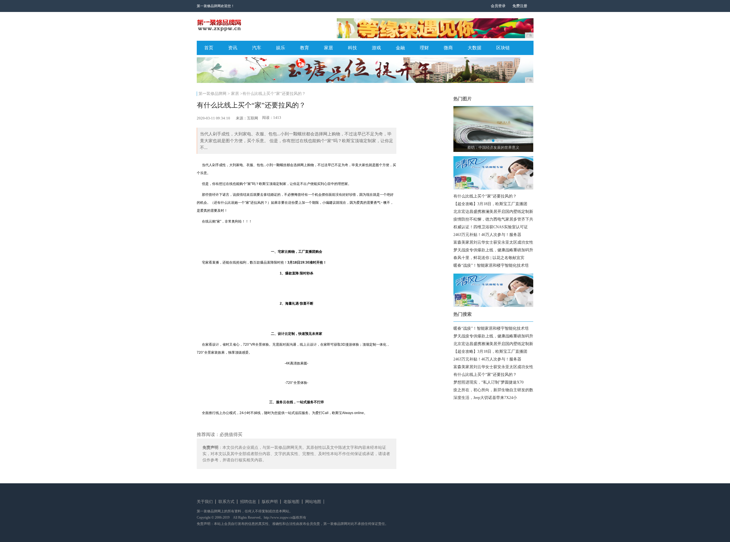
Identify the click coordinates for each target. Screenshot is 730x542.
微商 (448, 47)
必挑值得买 (231, 434)
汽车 (256, 47)
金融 (400, 47)
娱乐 (280, 47)
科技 (352, 47)
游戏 (376, 47)
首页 (208, 47)
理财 (424, 47)
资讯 (232, 47)
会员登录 (498, 6)
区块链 (503, 47)
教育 (304, 47)
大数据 (474, 47)
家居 (328, 47)
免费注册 (519, 6)
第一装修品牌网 (212, 93)
